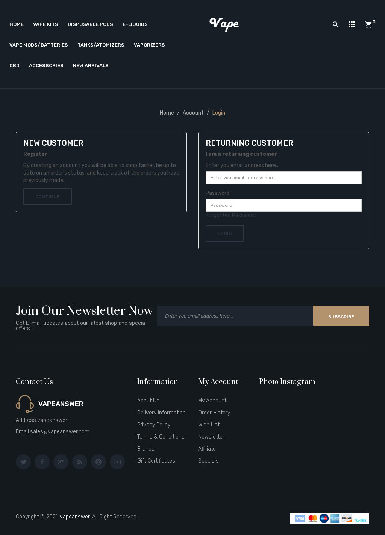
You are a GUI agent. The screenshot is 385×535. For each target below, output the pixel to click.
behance (79, 461)
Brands (146, 449)
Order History (214, 413)
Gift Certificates (156, 461)
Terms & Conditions (161, 437)
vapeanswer (74, 517)
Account (193, 113)
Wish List (209, 425)
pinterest (98, 461)
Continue (47, 196)
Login (218, 113)
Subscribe (341, 316)
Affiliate (207, 449)
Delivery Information (161, 413)
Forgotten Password (231, 215)
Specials (208, 461)
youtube (117, 461)
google (60, 461)
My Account (212, 401)
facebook (42, 461)
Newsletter (211, 437)
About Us (148, 401)
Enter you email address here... (242, 165)
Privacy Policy (153, 425)
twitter (23, 461)
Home (167, 113)
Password (217, 193)
